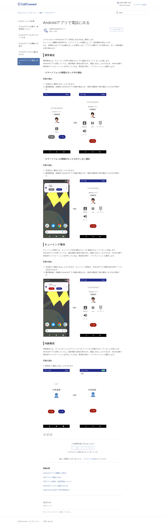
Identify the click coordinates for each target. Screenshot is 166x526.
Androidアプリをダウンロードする (28, 36)
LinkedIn (51, 434)
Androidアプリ (50, 13)
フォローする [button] (116, 29)
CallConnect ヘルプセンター (27, 13)
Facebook (44, 434)
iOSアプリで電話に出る (52, 477)
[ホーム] (27, 4)
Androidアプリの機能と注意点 (28, 44)
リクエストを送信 (140, 5)
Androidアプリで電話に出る (28, 61)
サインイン (46, 512)
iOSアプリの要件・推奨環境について (57, 481)
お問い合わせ (48, 521)
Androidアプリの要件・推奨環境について (28, 27)
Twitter (47, 434)
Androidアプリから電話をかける (28, 53)
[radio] (77, 448)
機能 (40, 13)
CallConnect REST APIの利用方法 (56, 490)
